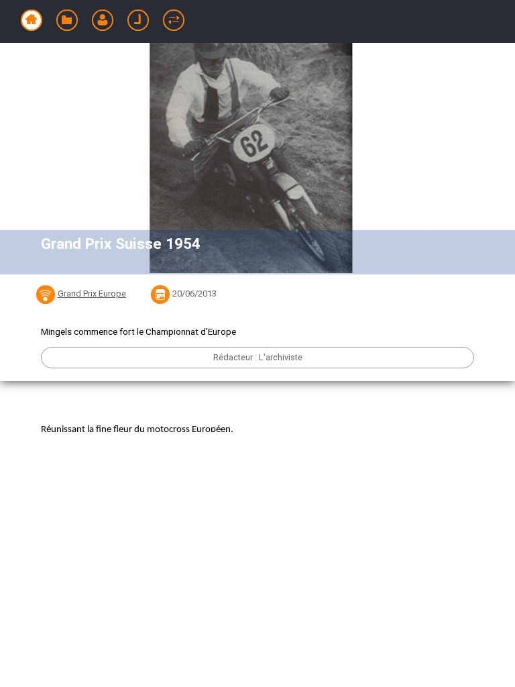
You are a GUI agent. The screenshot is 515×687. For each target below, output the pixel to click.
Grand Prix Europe (92, 293)
